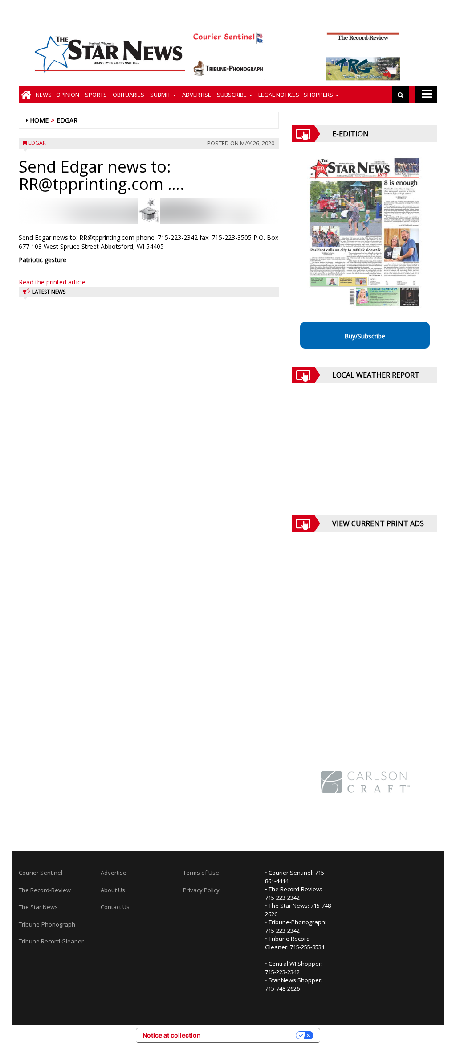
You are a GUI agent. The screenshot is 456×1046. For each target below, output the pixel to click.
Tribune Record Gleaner (51, 941)
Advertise (196, 95)
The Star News (38, 907)
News (44, 95)
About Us (113, 890)
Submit (160, 95)
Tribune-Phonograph (47, 924)
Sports (95, 95)
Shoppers (319, 95)
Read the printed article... (54, 282)
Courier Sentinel (40, 873)
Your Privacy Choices (252, 1035)
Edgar (67, 120)
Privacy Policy (201, 890)
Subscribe (232, 95)
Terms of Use (201, 873)
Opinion (67, 95)
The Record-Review (45, 890)
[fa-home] (26, 94)
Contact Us (115, 907)
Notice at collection (171, 1035)
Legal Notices (278, 95)
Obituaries (127, 95)
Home (39, 120)
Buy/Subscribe (364, 336)
